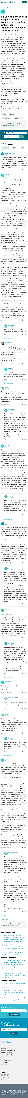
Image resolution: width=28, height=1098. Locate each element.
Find (3, 133)
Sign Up (14, 1033)
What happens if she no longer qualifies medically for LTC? (14, 953)
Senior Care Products (5, 1069)
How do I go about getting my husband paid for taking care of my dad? (15, 992)
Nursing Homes (4, 1057)
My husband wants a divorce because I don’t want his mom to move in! (14, 975)
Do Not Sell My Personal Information (15, 1095)
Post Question (14, 1014)
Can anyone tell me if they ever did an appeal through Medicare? (15, 999)
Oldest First (22, 148)
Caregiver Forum (4, 1062)
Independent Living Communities (8, 1050)
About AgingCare (4, 1079)
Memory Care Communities (7, 1055)
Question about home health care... (15, 983)
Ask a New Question (13, 125)
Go (21, 137)
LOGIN (24, 2)
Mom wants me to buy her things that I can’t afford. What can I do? (14, 969)
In (2, 137)
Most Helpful (5, 148)
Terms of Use (19, 1094)
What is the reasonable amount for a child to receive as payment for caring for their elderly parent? (15, 962)
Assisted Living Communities (7, 1052)
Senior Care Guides (5, 1064)
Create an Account (5, 1077)
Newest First (14, 148)
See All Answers (5, 919)
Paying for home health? (11, 987)
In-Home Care (4, 1048)
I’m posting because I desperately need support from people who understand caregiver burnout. (14, 947)
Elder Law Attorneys (5, 1067)
